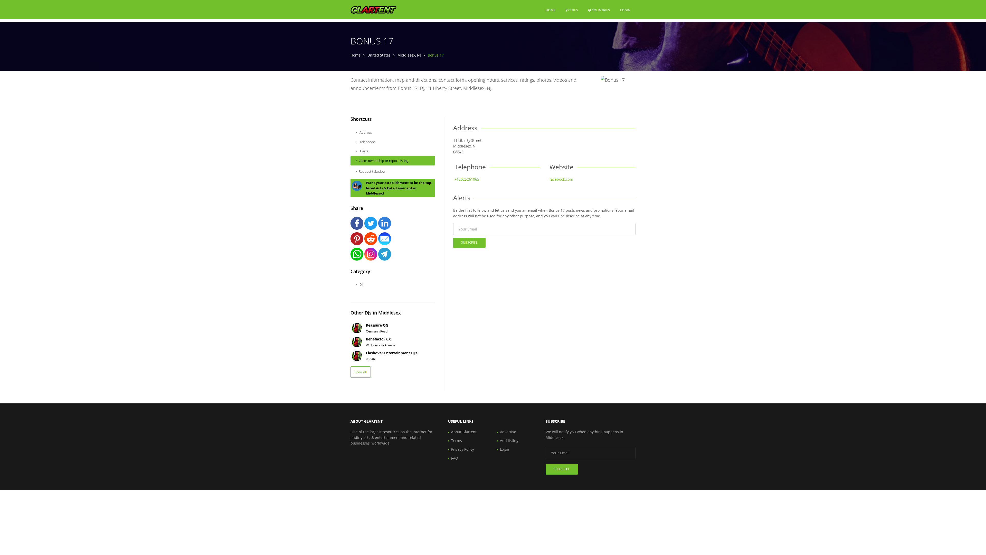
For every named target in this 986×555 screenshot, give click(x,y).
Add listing (509, 440)
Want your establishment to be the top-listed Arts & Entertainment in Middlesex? (399, 188)
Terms (456, 440)
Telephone (367, 142)
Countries (600, 9)
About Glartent (464, 431)
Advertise (508, 431)
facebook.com (561, 179)
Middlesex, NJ (409, 55)
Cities (572, 10)
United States (379, 55)
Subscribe (469, 242)
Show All (361, 372)
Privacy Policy (462, 449)
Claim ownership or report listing (384, 160)
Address (365, 132)
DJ (361, 284)
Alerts (363, 151)
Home (550, 10)
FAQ (454, 458)
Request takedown (373, 171)
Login (625, 9)
